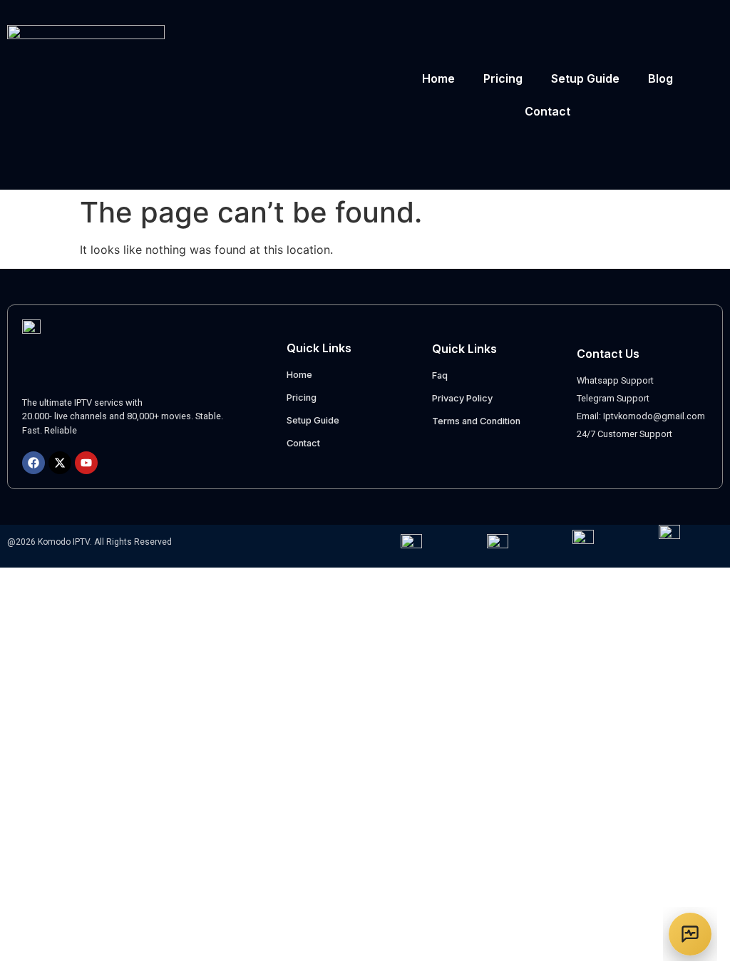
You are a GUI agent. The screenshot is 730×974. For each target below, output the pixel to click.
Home (438, 78)
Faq (440, 375)
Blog (660, 78)
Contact (547, 111)
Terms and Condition (476, 421)
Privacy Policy (462, 398)
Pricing (503, 78)
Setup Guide (585, 78)
